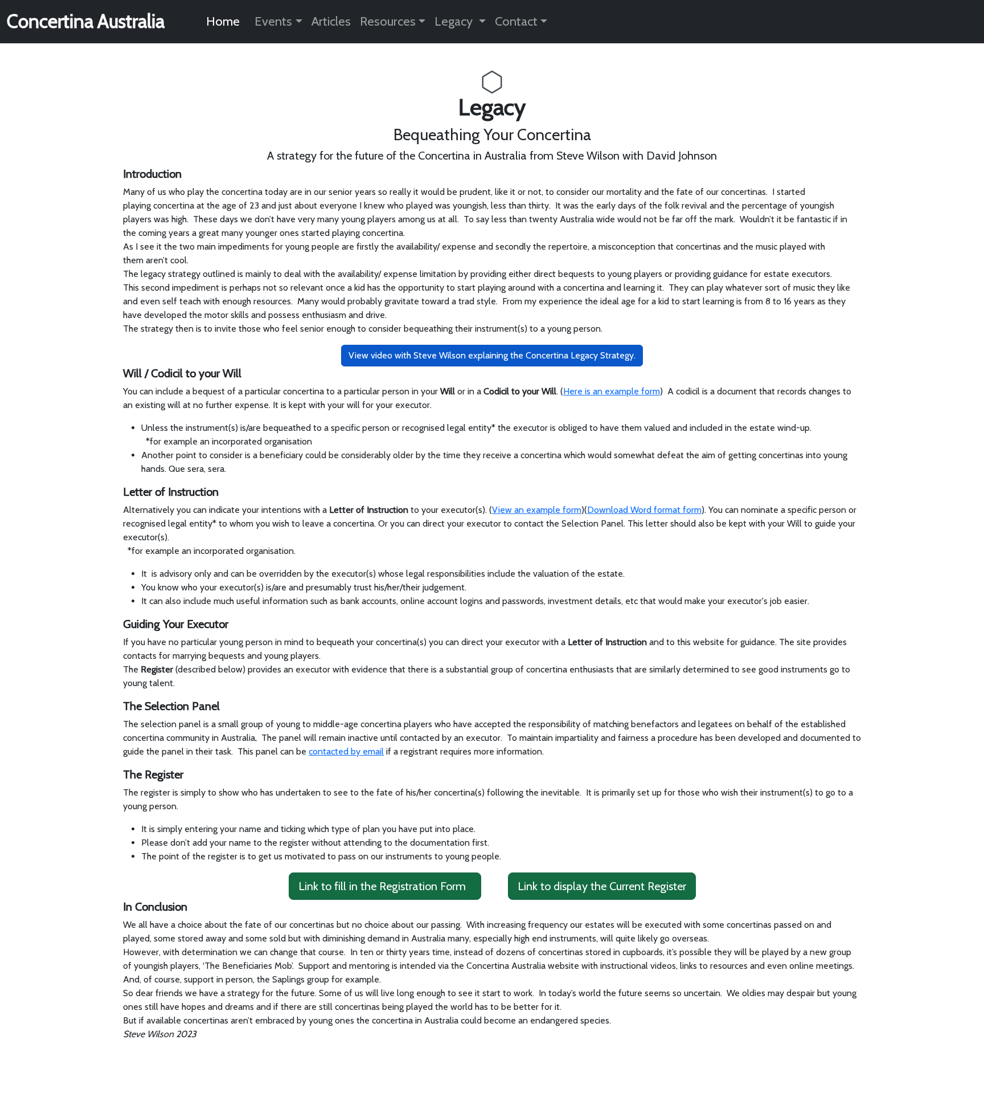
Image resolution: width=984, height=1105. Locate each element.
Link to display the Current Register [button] (602, 886)
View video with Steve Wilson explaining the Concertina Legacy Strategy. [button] (492, 355)
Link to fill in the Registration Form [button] (382, 886)
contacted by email (346, 751)
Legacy (454, 21)
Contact (516, 21)
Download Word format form (644, 509)
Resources (388, 21)
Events (273, 21)
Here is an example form (611, 391)
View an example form (536, 509)
